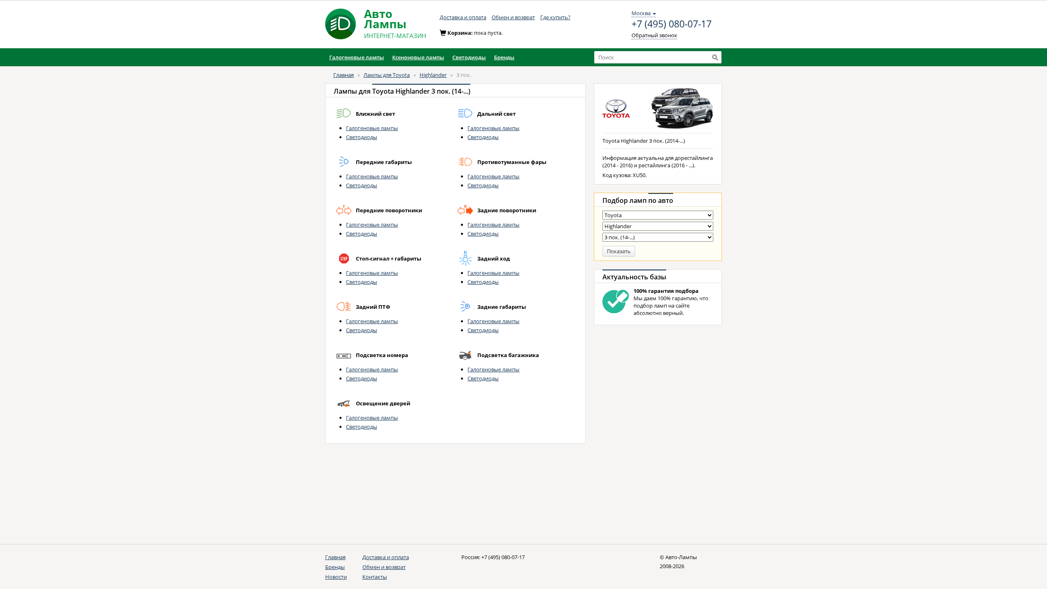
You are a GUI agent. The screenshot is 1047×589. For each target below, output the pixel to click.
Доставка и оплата (463, 17)
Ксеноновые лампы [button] (418, 57)
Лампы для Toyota (387, 75)
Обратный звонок (654, 35)
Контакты (374, 576)
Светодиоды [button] (469, 57)
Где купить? (555, 17)
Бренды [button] (504, 57)
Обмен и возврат (513, 17)
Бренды (335, 567)
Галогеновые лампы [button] (356, 57)
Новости (336, 576)
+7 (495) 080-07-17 (671, 24)
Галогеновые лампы (372, 128)
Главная (343, 75)
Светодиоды (361, 137)
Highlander (433, 75)
